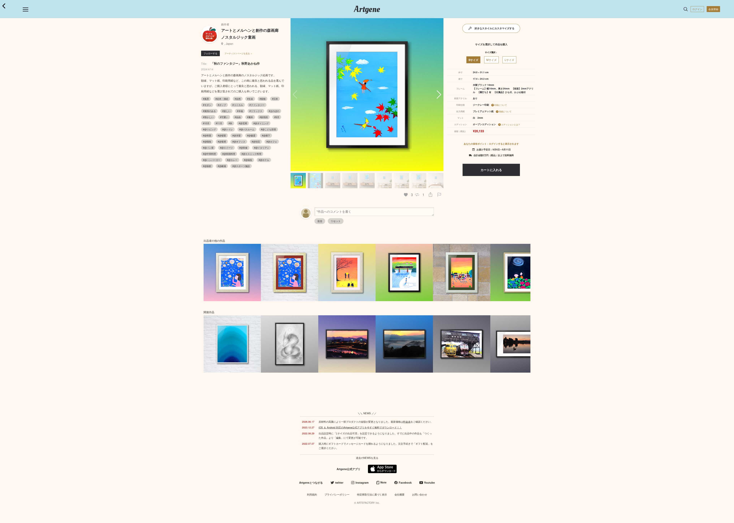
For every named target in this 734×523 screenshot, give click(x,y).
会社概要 (399, 494)
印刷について (500, 104)
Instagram (362, 482)
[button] (439, 94)
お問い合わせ (419, 494)
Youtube (429, 482)
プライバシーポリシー (337, 494)
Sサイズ (473, 60)
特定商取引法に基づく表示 (372, 494)
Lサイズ (509, 60)
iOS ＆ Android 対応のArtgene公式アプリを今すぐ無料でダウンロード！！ (360, 427)
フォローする (210, 53)
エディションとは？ (510, 124)
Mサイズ (491, 60)
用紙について (505, 111)
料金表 (407, 421)
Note (383, 482)
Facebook (405, 482)
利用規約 (312, 494)
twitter (339, 482)
